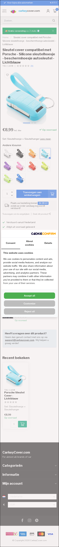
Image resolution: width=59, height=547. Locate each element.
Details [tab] (48, 243)
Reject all (29, 311)
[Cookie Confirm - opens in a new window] (43, 233)
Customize (29, 303)
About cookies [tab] (29, 243)
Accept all (29, 295)
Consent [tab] (10, 243)
